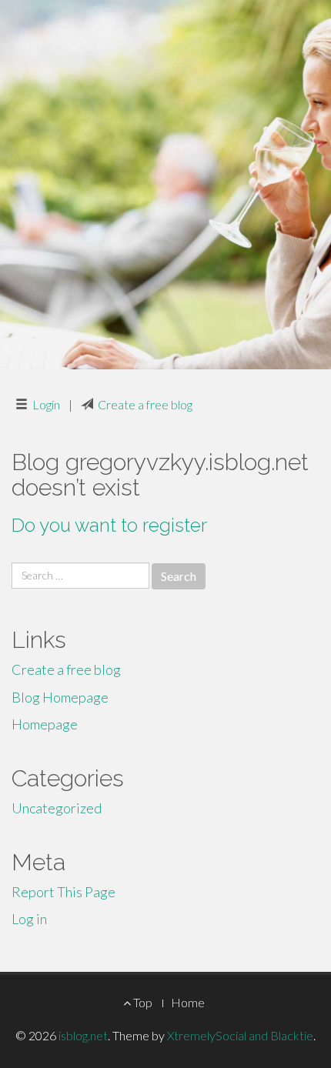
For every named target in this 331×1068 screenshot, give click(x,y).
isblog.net (83, 1035)
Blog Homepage (60, 697)
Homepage (45, 724)
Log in (29, 918)
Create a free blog (145, 404)
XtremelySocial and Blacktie (240, 1035)
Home (188, 1002)
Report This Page (63, 891)
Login (46, 404)
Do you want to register (109, 525)
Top (141, 1002)
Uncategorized (57, 807)
